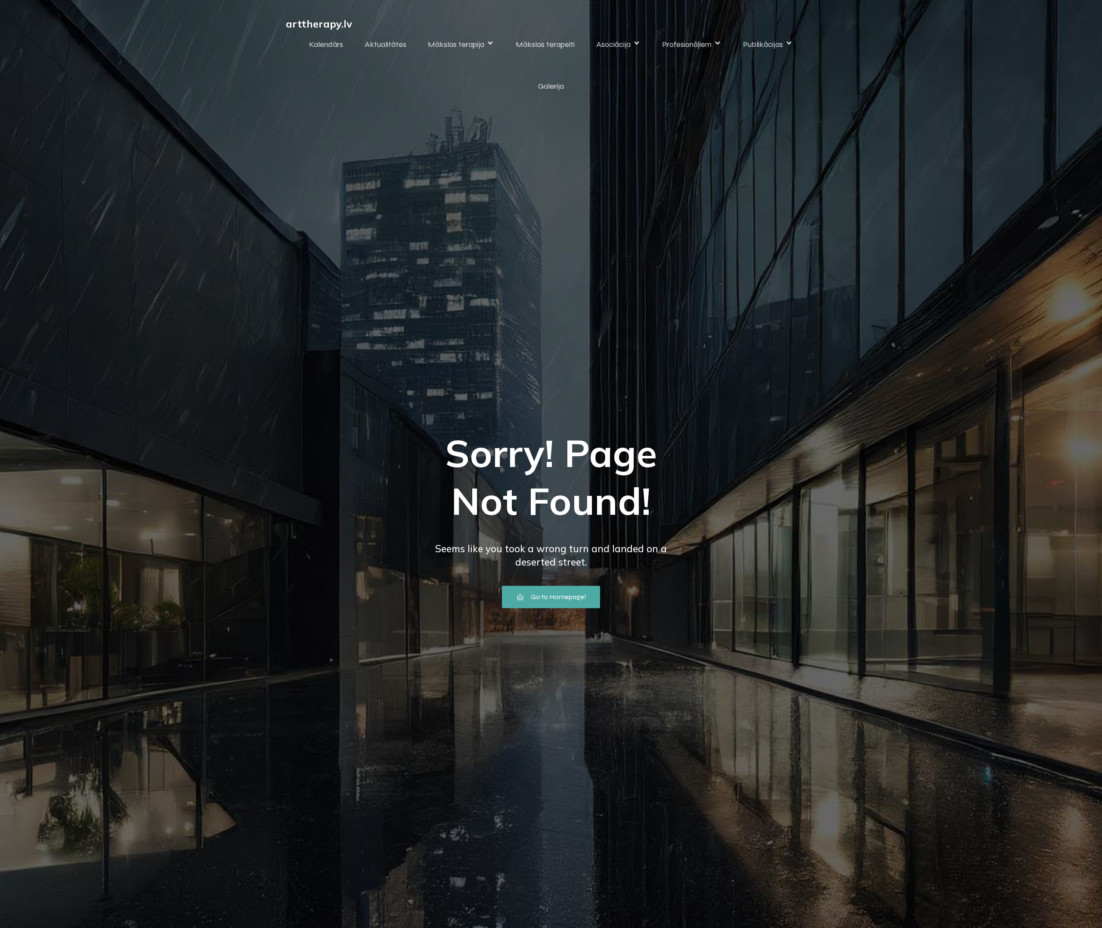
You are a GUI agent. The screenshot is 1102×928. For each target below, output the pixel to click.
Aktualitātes (385, 44)
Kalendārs (326, 44)
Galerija (551, 86)
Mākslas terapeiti (545, 44)
